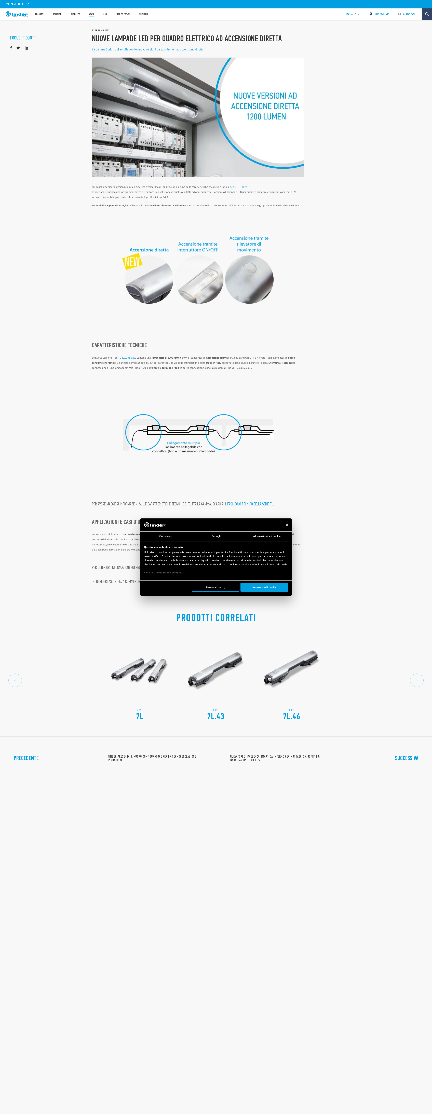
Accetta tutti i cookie (264, 587)
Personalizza (213, 587)
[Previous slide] (15, 680)
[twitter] (18, 48)
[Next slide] (417, 680)
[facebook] (11, 48)
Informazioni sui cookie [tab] (266, 535)
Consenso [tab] (165, 535)
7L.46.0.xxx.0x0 (126, 357)
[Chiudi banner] (287, 525)
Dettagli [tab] (216, 535)
